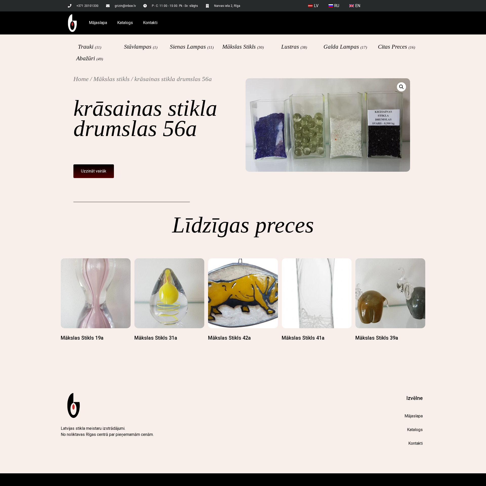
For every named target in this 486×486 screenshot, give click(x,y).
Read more (71, 348)
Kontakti (150, 22)
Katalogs (125, 22)
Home (81, 78)
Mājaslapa (98, 22)
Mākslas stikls (111, 78)
